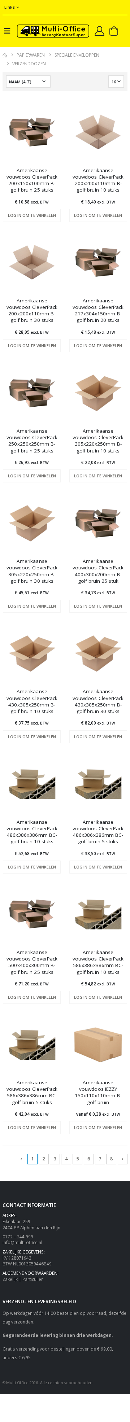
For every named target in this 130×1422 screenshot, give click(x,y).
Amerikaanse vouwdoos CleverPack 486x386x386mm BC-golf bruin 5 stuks (98, 832)
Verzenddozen (29, 64)
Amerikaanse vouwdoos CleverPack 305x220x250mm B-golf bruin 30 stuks (31, 571)
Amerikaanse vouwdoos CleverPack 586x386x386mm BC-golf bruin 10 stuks (98, 962)
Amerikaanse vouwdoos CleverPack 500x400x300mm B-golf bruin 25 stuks (31, 962)
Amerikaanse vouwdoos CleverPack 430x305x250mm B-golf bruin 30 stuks (98, 701)
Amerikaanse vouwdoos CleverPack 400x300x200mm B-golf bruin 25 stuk (98, 571)
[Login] (99, 31)
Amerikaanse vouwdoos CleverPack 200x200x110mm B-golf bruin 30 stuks (31, 310)
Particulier (32, 1279)
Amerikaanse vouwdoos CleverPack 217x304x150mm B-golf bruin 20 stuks (98, 310)
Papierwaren (31, 55)
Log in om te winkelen (32, 215)
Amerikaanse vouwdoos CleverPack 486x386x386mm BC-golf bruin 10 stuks (31, 832)
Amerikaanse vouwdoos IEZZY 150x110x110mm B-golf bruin (98, 1092)
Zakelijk (10, 1279)
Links (9, 7)
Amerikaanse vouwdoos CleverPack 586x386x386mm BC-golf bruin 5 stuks (31, 1092)
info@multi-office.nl (22, 1242)
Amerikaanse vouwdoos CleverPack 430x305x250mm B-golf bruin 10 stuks (31, 701)
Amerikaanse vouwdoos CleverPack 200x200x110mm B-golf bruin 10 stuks (98, 180)
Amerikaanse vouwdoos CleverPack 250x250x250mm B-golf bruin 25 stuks (31, 441)
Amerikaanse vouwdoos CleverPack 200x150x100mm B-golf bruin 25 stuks (31, 180)
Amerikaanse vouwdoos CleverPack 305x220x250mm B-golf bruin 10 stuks (98, 441)
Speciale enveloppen (77, 55)
